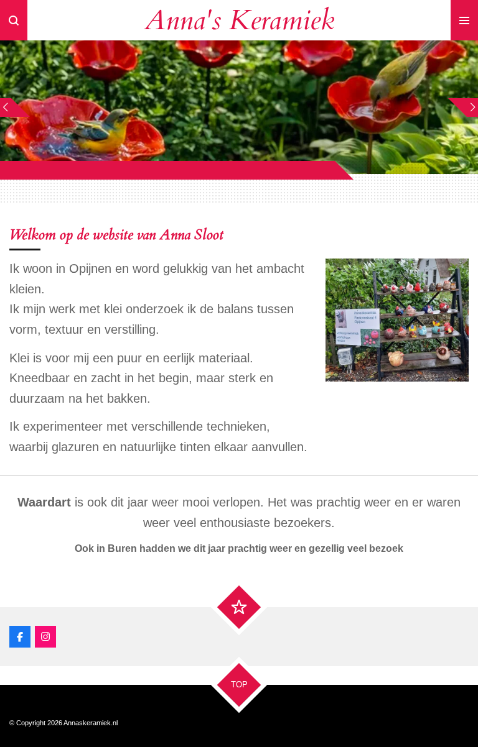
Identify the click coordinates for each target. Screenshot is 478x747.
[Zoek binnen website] (13, 20)
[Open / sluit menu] (464, 20)
